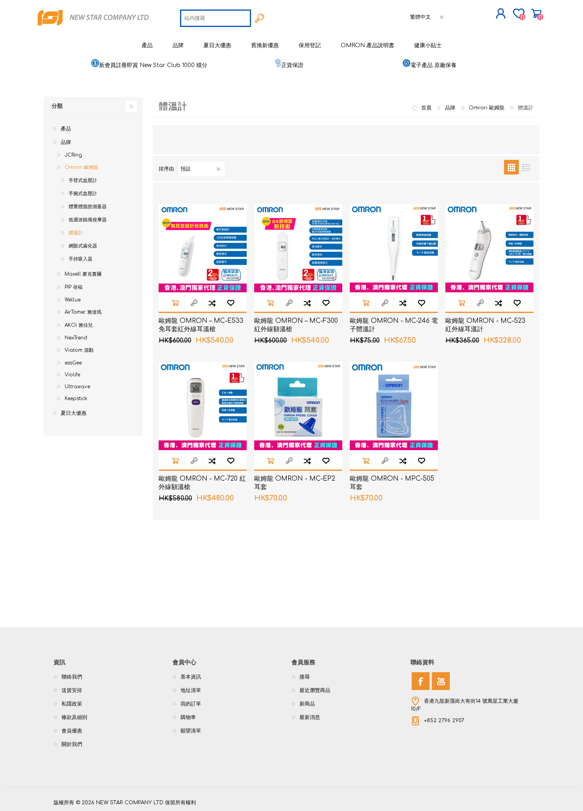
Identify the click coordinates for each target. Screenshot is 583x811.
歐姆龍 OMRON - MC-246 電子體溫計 (394, 325)
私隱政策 (71, 704)
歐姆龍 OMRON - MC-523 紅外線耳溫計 (485, 325)
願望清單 (190, 731)
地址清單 (190, 690)
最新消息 (309, 717)
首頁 (426, 108)
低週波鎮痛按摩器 (88, 219)
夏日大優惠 (73, 413)
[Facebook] (421, 681)
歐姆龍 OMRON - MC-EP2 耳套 (294, 483)
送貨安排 (71, 690)
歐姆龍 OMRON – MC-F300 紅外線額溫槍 (296, 325)
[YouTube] (441, 681)
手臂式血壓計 (83, 180)
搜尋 (304, 677)
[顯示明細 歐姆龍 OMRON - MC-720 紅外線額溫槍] (203, 406)
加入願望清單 (230, 303)
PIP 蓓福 (73, 287)
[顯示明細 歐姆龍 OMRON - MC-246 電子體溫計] (394, 248)
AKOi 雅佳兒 (79, 325)
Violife (72, 375)
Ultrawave (77, 386)
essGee (73, 363)
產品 (66, 129)
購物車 (536, 13)
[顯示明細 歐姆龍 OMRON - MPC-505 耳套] (394, 406)
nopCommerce (509, 795)
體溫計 (76, 233)
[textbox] (215, 18)
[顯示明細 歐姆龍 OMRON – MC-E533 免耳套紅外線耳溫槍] (203, 248)
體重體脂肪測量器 (88, 206)
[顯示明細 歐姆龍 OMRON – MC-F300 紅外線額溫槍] (298, 248)
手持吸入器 (80, 259)
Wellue (73, 300)
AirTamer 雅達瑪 (83, 312)
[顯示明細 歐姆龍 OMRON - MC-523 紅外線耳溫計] (489, 248)
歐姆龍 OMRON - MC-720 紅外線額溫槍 (202, 483)
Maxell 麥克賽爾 (83, 274)
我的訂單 (190, 704)
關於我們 (71, 744)
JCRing (73, 155)
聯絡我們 (71, 677)
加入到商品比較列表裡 (212, 303)
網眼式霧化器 (83, 246)
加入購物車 (175, 303)
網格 (511, 167)
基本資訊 (190, 677)
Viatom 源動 (79, 350)
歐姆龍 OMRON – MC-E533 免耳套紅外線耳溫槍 (201, 325)
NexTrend (76, 338)
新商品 (307, 704)
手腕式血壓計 (83, 193)
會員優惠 (71, 731)
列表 (526, 167)
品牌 (66, 142)
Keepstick (76, 398)
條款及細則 (74, 717)
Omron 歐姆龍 (81, 167)
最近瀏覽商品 (314, 690)
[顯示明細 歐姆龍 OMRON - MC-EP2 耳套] (298, 406)
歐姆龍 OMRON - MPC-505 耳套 (392, 483)
